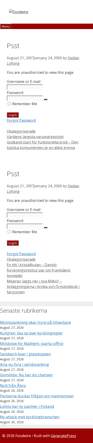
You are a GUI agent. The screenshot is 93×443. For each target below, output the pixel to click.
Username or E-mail (23, 81)
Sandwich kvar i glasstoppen (25, 353)
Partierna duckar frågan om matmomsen (37, 395)
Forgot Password (21, 120)
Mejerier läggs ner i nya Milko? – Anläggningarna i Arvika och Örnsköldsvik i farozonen (43, 287)
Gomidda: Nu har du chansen (26, 374)
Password (15, 92)
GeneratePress (63, 435)
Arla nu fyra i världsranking (24, 364)
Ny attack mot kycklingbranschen (29, 416)
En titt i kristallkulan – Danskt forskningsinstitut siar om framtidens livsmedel (38, 270)
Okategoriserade (21, 131)
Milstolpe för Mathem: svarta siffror (32, 343)
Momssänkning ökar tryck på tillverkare (35, 322)
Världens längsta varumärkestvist (35, 136)
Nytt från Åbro (13, 385)
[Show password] (45, 99)
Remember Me (24, 103)
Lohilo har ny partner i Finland (27, 406)
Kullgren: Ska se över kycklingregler (31, 333)
